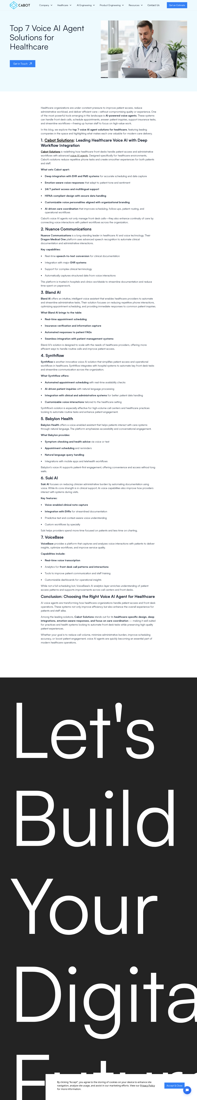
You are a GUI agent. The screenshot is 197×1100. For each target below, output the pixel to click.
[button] (46, 5)
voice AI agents (79, 155)
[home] (20, 5)
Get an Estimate (177, 5)
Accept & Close (174, 1085)
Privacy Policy (147, 1085)
